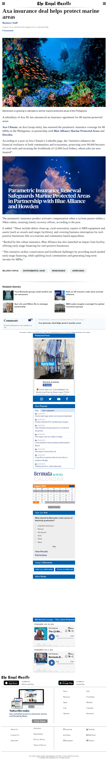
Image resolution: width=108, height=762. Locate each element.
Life (64, 708)
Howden (7, 134)
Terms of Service (76, 332)
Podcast (91, 740)
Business (66, 697)
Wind (40, 538)
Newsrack (90, 713)
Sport (65, 702)
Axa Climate (10, 127)
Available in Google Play (80, 682)
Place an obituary (65, 569)
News (65, 691)
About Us (14, 729)
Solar (40, 535)
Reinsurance (58, 270)
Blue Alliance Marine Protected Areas (77, 130)
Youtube (91, 729)
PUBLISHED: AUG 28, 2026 (44, 624)
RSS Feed (91, 735)
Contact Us (15, 735)
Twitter (67, 735)
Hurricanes (78, 270)
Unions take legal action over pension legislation (53, 416)
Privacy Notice (39, 739)
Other (40, 542)
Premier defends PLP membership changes (51, 422)
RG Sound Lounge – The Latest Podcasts (55, 619)
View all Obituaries (44, 569)
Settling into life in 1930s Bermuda (48, 466)
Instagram (69, 740)
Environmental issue (34, 270)
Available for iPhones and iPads (28, 682)
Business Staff (10, 22)
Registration (38, 734)
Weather (89, 702)
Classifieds (90, 697)
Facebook (68, 729)
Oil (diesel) (42, 532)
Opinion (66, 713)
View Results (41, 551)
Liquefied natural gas (46, 525)
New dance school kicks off (45, 452)
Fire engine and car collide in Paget (48, 437)
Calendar (89, 708)
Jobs (88, 691)
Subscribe (14, 740)
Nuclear (41, 529)
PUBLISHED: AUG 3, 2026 (43, 650)
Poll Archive (41, 555)
